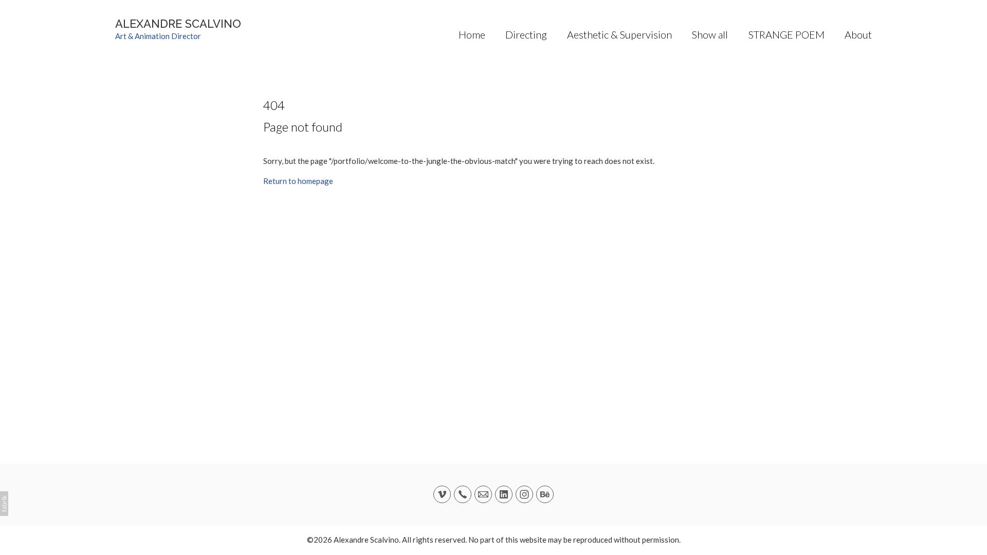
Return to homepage (298, 181)
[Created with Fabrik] (4, 503)
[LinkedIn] (504, 494)
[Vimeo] (442, 494)
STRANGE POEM (786, 34)
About (858, 34)
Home (472, 34)
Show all (710, 34)
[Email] (483, 494)
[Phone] (462, 494)
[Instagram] (524, 494)
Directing (526, 34)
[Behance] (545, 494)
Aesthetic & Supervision (619, 34)
